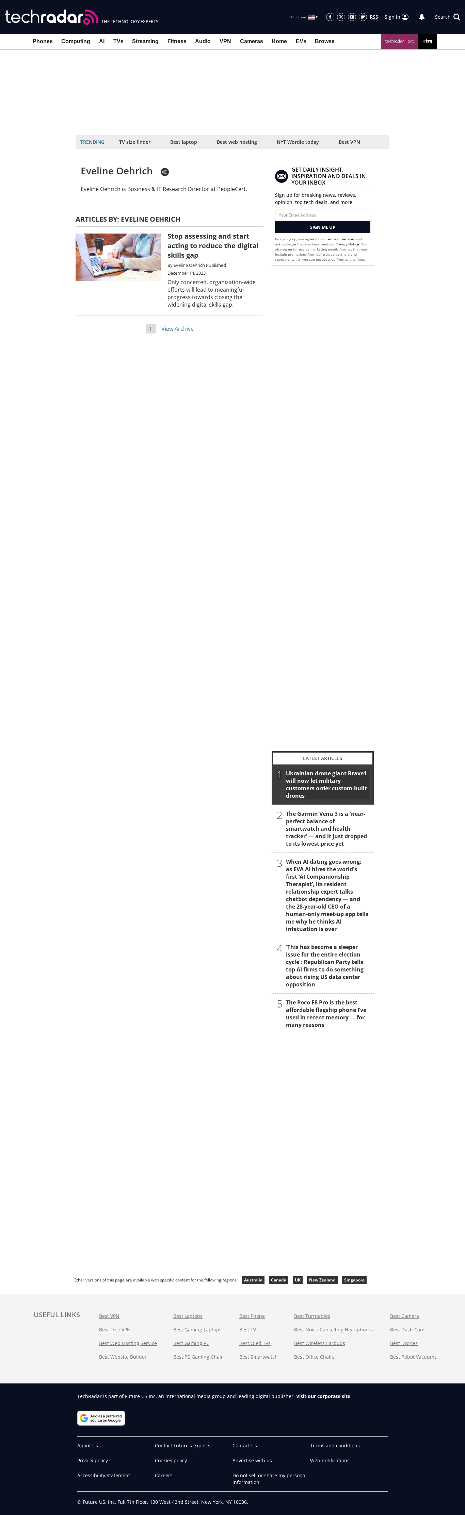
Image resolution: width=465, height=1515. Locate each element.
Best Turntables (312, 1316)
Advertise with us (252, 1460)
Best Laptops (188, 1316)
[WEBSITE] (164, 172)
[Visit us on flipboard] (363, 17)
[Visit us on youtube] (352, 17)
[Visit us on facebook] (330, 17)
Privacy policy (92, 1460)
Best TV (247, 1329)
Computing (75, 41)
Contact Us (245, 1445)
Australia (253, 1280)
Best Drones (404, 1343)
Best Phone (252, 1316)
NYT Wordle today (298, 142)
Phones (43, 41)
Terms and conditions (335, 1445)
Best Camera (404, 1316)
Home (279, 41)
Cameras (251, 41)
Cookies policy (171, 1460)
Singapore (354, 1280)
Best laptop (183, 142)
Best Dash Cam (407, 1329)
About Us (87, 1445)
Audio (203, 41)
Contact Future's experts (182, 1445)
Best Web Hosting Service (128, 1343)
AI (102, 41)
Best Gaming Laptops (197, 1329)
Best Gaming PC (191, 1343)
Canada (278, 1280)
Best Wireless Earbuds (319, 1343)
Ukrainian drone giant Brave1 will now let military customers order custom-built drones (326, 784)
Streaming (145, 41)
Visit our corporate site (323, 1396)
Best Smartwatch (258, 1357)
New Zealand (322, 1280)
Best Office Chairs (314, 1357)
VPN (225, 41)
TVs (118, 41)
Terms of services (341, 239)
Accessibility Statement (103, 1475)
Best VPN (349, 142)
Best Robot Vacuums (413, 1357)
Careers (164, 1475)
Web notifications (330, 1460)
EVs (301, 41)
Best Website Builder (123, 1357)
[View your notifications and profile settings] (422, 17)
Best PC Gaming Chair (198, 1357)
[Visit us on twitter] (341, 17)
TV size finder (134, 142)
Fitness (177, 41)
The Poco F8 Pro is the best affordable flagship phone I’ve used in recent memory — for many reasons (326, 1014)
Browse (325, 41)
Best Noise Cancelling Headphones (334, 1329)
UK (298, 1280)
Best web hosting (237, 142)
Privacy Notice (347, 244)
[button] (447, 17)
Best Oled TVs (255, 1343)
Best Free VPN (115, 1329)
